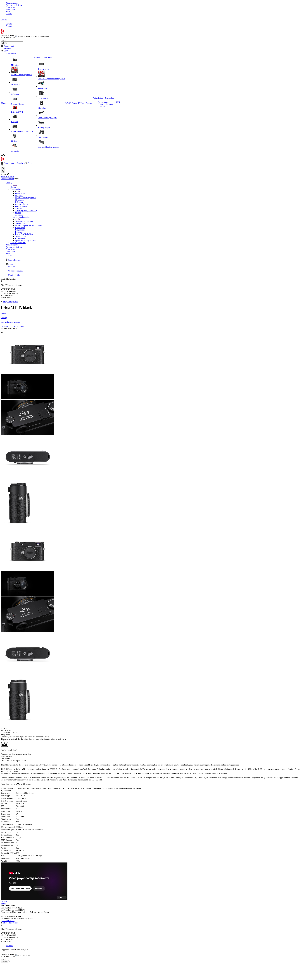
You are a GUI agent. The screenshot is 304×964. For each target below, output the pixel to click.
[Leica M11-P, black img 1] (27, 399)
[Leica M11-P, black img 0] (27, 373)
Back (15, 185)
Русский (9, 26)
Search (4, 962)
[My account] (2, 166)
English (4, 20)
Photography (20, 193)
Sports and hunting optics (24, 221)
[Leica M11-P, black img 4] (19, 529)
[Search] (3, 43)
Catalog (13, 187)
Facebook (9, 946)
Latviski (9, 24)
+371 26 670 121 (7, 177)
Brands (3, 904)
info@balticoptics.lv (10, 302)
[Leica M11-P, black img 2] (27, 435)
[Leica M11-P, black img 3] (27, 475)
